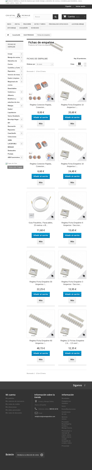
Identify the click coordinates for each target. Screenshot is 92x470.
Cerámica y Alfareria (11, 93)
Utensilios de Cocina (12, 62)
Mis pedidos (10, 398)
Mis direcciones (11, 407)
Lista (85, 65)
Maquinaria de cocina (13, 83)
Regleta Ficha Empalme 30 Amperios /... (41, 283)
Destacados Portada (12, 152)
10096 (10, 140)
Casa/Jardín (23, 28)
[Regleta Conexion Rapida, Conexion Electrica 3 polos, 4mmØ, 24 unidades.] (41, 88)
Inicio (9, 24)
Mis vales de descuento (14, 413)
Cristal (17, 24)
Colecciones (12, 137)
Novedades (35, 28)
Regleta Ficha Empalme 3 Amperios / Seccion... (72, 283)
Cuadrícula (79, 65)
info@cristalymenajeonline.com (45, 416)
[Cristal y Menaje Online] (18, 15)
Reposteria (11, 71)
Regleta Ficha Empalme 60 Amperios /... (41, 342)
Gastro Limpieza (13, 78)
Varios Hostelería (14, 116)
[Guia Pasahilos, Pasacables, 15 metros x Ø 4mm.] (41, 206)
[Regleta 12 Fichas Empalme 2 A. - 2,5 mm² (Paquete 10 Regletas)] (72, 324)
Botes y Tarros (39, 24)
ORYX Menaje (11, 28)
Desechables (12, 88)
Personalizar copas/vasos (58, 24)
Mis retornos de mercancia (15, 401)
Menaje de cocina (14, 57)
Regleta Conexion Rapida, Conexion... (41, 106)
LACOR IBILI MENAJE (78, 24)
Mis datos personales (13, 410)
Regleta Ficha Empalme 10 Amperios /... (72, 106)
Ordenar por (31, 64)
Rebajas (10, 106)
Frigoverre (27, 24)
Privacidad (65, 446)
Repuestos (11, 130)
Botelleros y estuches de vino (14, 100)
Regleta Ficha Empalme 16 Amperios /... (72, 165)
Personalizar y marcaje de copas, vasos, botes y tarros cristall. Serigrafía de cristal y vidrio (67, 437)
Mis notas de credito (13, 404)
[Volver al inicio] (8, 35)
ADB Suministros (14, 157)
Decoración (12, 126)
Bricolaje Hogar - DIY (13, 121)
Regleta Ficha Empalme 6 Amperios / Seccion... (72, 224)
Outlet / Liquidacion (12, 110)
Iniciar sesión (80, 6)
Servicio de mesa (14, 75)
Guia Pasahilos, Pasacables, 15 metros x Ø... (41, 224)
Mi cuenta (10, 394)
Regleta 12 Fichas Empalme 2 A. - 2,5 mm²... (72, 342)
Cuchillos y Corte (14, 68)
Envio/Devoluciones (69, 409)
